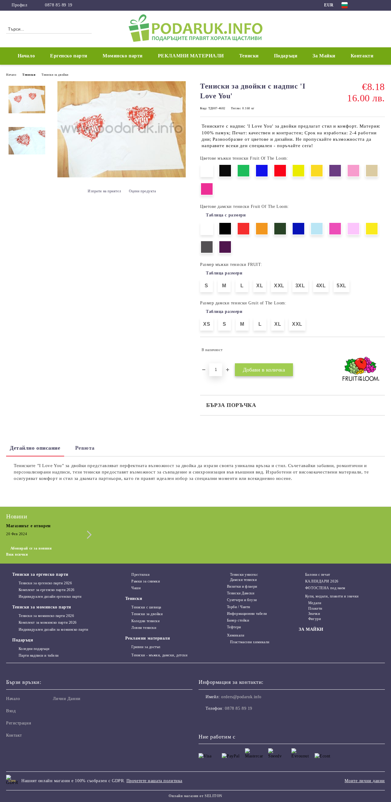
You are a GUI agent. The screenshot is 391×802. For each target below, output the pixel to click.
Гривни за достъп (145, 647)
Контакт (14, 735)
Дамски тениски (243, 580)
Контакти (362, 55)
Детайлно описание (35, 448)
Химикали (235, 635)
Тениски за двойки (55, 74)
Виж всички (17, 554)
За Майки (323, 55)
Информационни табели (247, 613)
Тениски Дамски (240, 593)
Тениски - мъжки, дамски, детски (159, 655)
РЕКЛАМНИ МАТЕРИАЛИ (191, 55)
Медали (314, 603)
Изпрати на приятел (104, 191)
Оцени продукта (142, 191)
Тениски (28, 74)
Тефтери (234, 627)
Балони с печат (317, 574)
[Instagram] (372, 5)
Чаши (136, 588)
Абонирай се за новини (31, 548)
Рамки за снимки (145, 581)
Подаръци (22, 640)
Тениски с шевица (146, 607)
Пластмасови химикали (249, 642)
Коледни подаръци (34, 649)
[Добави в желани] (380, 350)
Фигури (314, 619)
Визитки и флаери (242, 586)
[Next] (87, 535)
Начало (26, 55)
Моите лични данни (365, 780)
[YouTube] (381, 5)
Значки (314, 613)
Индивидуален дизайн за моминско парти (53, 629)
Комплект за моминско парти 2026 (48, 622)
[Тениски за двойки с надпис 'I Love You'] (121, 176)
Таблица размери (224, 273)
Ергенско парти (68, 55)
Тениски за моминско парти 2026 (46, 616)
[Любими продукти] (369, 29)
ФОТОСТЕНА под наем (325, 588)
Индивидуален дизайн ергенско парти (50, 596)
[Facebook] (363, 5)
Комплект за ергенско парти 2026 (47, 590)
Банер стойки (238, 620)
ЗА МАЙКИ (311, 629)
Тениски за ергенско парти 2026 (45, 583)
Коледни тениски (145, 621)
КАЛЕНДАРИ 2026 (321, 581)
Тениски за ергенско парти (40, 574)
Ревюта (85, 448)
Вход (11, 711)
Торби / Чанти (238, 607)
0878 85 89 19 (58, 5)
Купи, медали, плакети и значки (331, 596)
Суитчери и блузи (242, 600)
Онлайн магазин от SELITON (195, 796)
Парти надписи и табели (39, 655)
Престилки (140, 574)
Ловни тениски (143, 628)
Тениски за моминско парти (41, 607)
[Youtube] (230, 721)
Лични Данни (67, 698)
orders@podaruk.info (241, 697)
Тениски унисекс (244, 574)
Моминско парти (123, 55)
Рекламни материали (147, 638)
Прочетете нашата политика (154, 780)
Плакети (315, 608)
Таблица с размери (226, 215)
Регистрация (18, 723)
